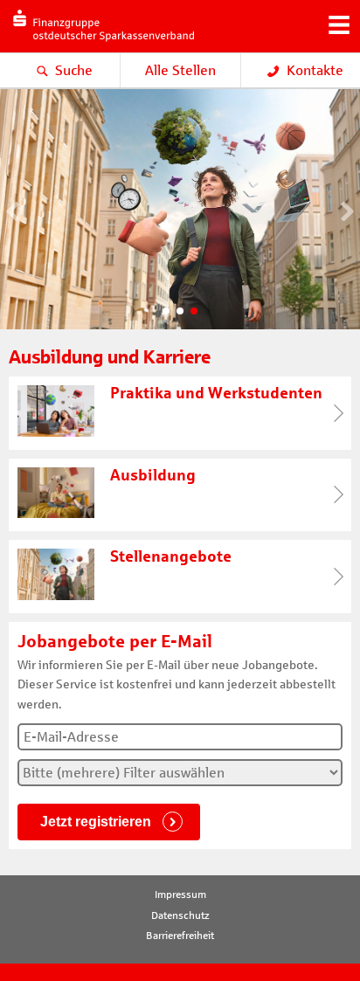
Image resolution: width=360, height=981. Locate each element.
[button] (166, 310)
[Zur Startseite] (99, 48)
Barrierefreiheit (180, 935)
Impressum (180, 894)
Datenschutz (180, 915)
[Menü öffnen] (338, 22)
